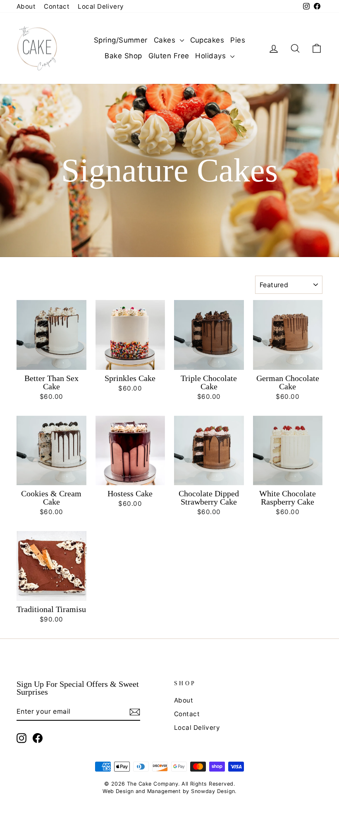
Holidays (211, 56)
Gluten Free (168, 56)
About (26, 6)
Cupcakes (207, 40)
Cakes (166, 40)
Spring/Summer (121, 40)
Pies (237, 40)
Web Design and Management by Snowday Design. (169, 791)
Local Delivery (101, 6)
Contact (56, 6)
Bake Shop (123, 56)
